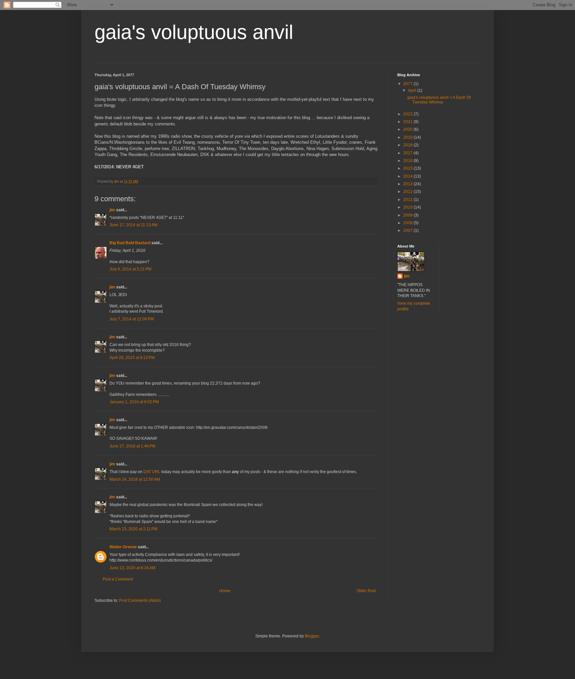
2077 (408, 84)
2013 (408, 184)
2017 (408, 153)
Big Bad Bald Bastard (129, 243)
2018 (408, 145)
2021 (408, 121)
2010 (408, 207)
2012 (408, 191)
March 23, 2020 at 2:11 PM (133, 529)
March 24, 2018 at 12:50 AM (134, 479)
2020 (408, 129)
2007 (408, 230)
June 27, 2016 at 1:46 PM (132, 446)
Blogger (312, 636)
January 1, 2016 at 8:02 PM (134, 402)
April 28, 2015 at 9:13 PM (132, 357)
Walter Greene (123, 547)
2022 (408, 114)
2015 (408, 168)
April (412, 90)
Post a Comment (118, 579)
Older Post (366, 591)
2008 (408, 223)
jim (112, 210)
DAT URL (151, 471)
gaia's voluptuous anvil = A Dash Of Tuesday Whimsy (439, 99)
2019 (408, 137)
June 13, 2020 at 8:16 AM (132, 568)
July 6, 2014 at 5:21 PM (130, 269)
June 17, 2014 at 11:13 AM (133, 225)
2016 (408, 160)
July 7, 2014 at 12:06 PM (131, 319)
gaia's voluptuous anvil (194, 32)
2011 (408, 199)
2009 (408, 215)
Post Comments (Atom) (140, 600)
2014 (408, 176)
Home (224, 591)
